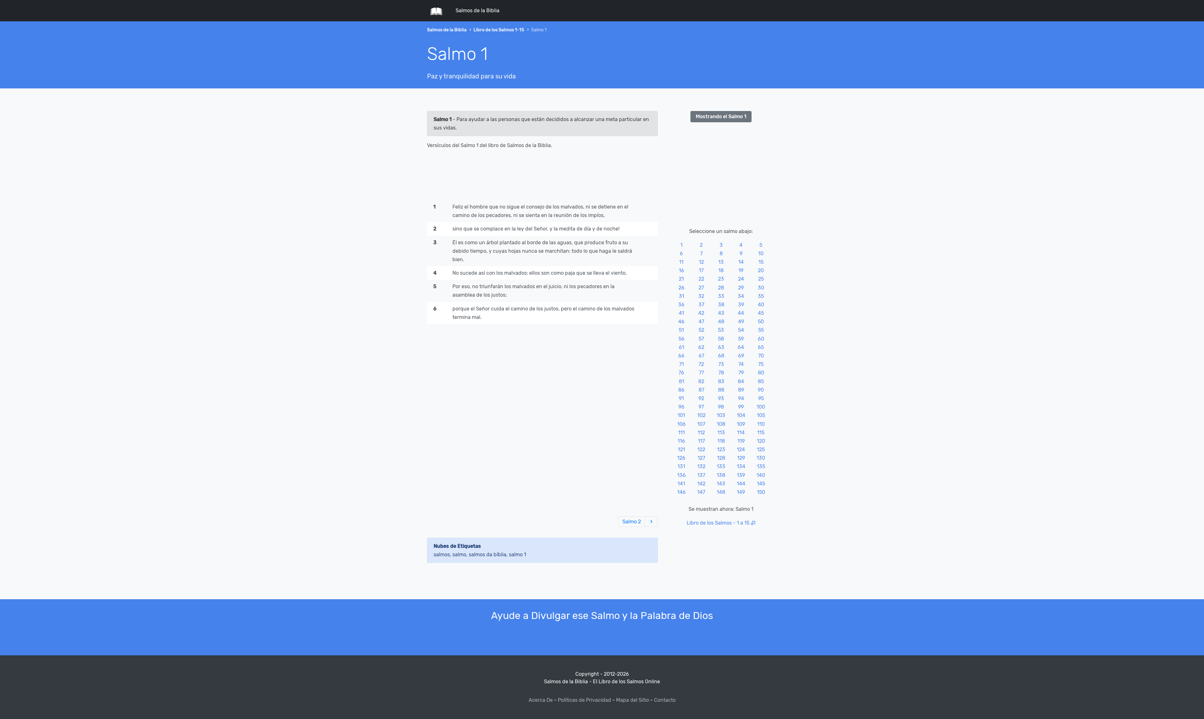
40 (761, 305)
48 (721, 322)
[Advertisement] (542, 177)
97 (701, 407)
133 (721, 466)
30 (761, 288)
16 (681, 270)
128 (721, 458)
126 (681, 458)
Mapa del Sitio (632, 700)
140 (761, 475)
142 (701, 484)
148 (721, 492)
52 (701, 330)
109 (741, 424)
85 (761, 381)
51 (681, 330)
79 (741, 373)
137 (701, 475)
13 (721, 262)
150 (761, 492)
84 (741, 381)
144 (741, 484)
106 (681, 424)
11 (681, 262)
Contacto (665, 700)
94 (741, 398)
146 (681, 492)
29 (741, 288)
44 (741, 313)
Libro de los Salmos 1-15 (498, 30)
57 (701, 339)
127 (701, 458)
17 (701, 270)
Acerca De (541, 700)
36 (681, 305)
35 (761, 296)
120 (761, 441)
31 (681, 296)
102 (701, 415)
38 (721, 305)
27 (701, 288)
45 (761, 313)
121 (681, 449)
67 (701, 356)
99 (741, 407)
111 (681, 433)
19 (740, 270)
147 (701, 492)
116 (681, 441)
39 (741, 305)
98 (721, 407)
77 (701, 373)
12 (701, 262)
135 (761, 466)
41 (681, 313)
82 (701, 381)
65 (761, 347)
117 (701, 441)
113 (721, 433)
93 (721, 398)
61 (681, 347)
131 (681, 466)
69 (741, 356)
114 (741, 433)
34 (741, 296)
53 (721, 330)
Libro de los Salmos (709, 523)
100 (761, 407)
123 (721, 449)
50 (761, 322)
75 (760, 364)
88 (721, 390)
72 (701, 364)
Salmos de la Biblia (477, 10)
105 (761, 415)
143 (721, 484)
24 (741, 279)
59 (741, 339)
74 (741, 364)
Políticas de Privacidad (584, 700)
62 (701, 347)
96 (681, 407)
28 (721, 288)
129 (741, 458)
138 (721, 475)
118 (721, 441)
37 (701, 305)
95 (761, 398)
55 (761, 330)
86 (681, 390)
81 (681, 381)
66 (681, 356)
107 (701, 424)
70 (761, 356)
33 (721, 296)
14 (741, 262)
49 (741, 322)
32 (701, 296)
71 (681, 364)
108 (721, 424)
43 (721, 313)
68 (721, 356)
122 (701, 449)
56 (681, 339)
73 (721, 364)
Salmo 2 (631, 522)
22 (701, 279)
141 (681, 484)
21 (681, 279)
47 (701, 322)
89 (741, 390)
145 (761, 484)
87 (701, 390)
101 (681, 415)
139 (741, 475)
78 (721, 373)
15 (760, 262)
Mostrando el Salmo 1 (721, 116)
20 (761, 270)
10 (760, 253)
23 (721, 279)
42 (701, 313)
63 (721, 347)
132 (701, 466)
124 (741, 449)
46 (681, 322)
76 (681, 373)
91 (681, 398)
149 (741, 492)
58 (721, 339)
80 (761, 373)
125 (761, 449)
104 (741, 415)
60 (761, 339)
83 (721, 381)
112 (701, 433)
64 (741, 347)
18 (721, 270)
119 (741, 441)
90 (761, 390)
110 (761, 424)
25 (761, 279)
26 (681, 288)
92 (701, 398)
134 (741, 466)
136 (681, 475)
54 (741, 330)
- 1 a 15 (741, 523)
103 (721, 415)
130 (761, 458)
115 (760, 433)
